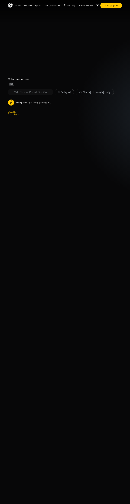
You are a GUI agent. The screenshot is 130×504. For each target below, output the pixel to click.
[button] (95, 92)
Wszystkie (12, 112)
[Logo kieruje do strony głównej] (10, 5)
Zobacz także (13, 114)
